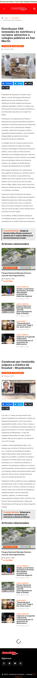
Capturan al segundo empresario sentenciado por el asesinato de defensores (25, 340)
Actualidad (15, 18)
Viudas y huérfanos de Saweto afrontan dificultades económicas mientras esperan (25, 292)
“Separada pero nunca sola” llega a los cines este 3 (24, 325)
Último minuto (18, 46)
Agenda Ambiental (10, 268)
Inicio (6, 18)
